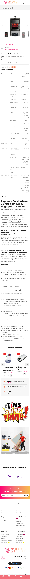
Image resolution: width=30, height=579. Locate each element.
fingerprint (7, 206)
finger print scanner (9, 60)
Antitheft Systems (11, 7)
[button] (3, 25)
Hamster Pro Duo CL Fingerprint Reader (21, 368)
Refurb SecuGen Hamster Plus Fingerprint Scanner (8, 369)
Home (4, 7)
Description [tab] (5, 197)
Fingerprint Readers (8, 8)
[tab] (5, 196)
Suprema (6, 201)
